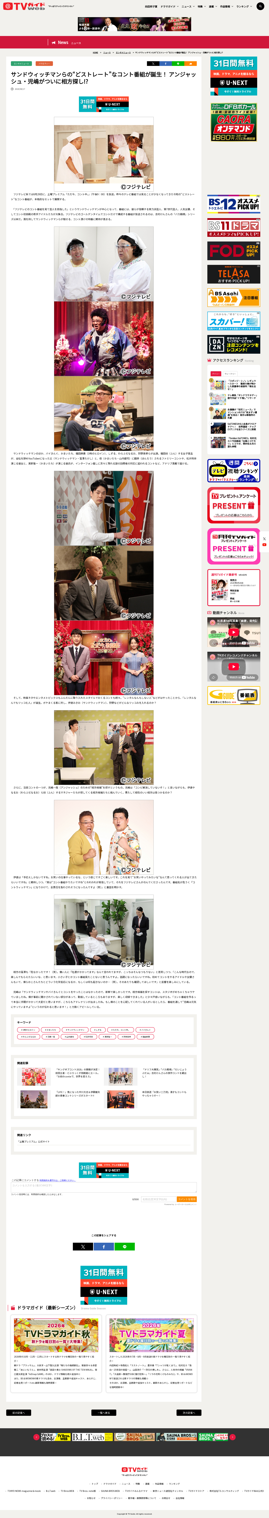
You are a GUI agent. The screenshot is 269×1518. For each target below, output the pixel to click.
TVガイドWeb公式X (254, 1491)
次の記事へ (189, 1413)
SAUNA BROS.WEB (110, 1491)
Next (232, 1437)
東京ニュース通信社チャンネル (168, 1491)
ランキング (242, 6)
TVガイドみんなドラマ (136, 1491)
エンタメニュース (21, 63)
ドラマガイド (167, 6)
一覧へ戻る (104, 1413)
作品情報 (225, 6)
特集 (200, 6)
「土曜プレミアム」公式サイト (33, 1141)
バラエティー (44, 63)
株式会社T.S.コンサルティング (224, 1491)
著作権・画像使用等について (142, 1498)
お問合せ (166, 1498)
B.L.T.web (50, 1491)
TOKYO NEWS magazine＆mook (24, 1491)
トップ (95, 1484)
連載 (211, 6)
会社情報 (180, 1498)
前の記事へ (18, 1413)
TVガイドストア (196, 1491)
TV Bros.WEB (67, 1491)
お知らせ (91, 1498)
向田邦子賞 (151, 6)
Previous (36, 1437)
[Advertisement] (233, 168)
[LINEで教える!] (178, 63)
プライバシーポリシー (112, 1498)
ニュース (186, 6)
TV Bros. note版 (87, 1491)
